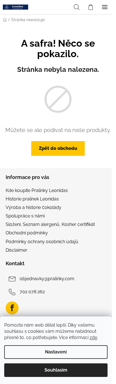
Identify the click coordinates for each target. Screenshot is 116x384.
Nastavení (56, 352)
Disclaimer (16, 250)
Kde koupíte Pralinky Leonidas (37, 190)
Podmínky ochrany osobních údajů (42, 241)
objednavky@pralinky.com (47, 278)
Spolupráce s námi (25, 216)
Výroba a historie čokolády (33, 207)
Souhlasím (55, 370)
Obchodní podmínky (27, 233)
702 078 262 (32, 291)
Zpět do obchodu (58, 148)
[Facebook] (12, 307)
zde (93, 337)
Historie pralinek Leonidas (32, 199)
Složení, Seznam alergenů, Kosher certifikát (50, 224)
